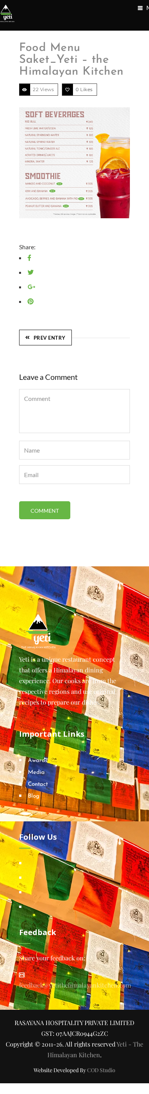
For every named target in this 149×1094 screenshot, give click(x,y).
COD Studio (101, 1070)
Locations (31, 813)
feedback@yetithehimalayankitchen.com (75, 985)
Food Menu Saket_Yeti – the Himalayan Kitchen (71, 60)
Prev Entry (50, 338)
